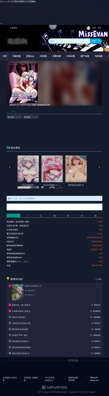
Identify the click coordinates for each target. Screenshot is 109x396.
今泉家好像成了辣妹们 (21, 311)
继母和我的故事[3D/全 (16, 253)
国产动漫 (85, 55)
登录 (94, 27)
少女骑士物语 (12, 229)
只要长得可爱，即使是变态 (18, 225)
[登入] (21, 198)
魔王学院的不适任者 (15, 233)
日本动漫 (70, 55)
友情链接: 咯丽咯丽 (31, 377)
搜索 (94, 41)
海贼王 (9, 249)
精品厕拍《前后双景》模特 (18, 221)
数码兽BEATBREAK (15, 245)
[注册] (15, 198)
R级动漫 (17, 55)
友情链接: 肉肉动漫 (10, 377)
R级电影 (99, 55)
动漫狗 (17, 41)
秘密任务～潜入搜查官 (21, 305)
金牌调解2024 (12, 237)
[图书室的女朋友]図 (20, 329)
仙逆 (8, 265)
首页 (5, 55)
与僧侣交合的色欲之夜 (21, 323)
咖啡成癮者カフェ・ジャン (18, 261)
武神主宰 (10, 241)
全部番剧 (13, 27)
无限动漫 (56, 55)
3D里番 (43, 55)
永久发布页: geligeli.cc (50, 377)
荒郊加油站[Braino (14, 257)
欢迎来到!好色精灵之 (20, 341)
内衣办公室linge (18, 317)
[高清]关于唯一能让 (20, 335)
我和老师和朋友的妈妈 (21, 347)
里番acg (30, 55)
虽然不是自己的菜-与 (20, 353)
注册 (99, 27)
